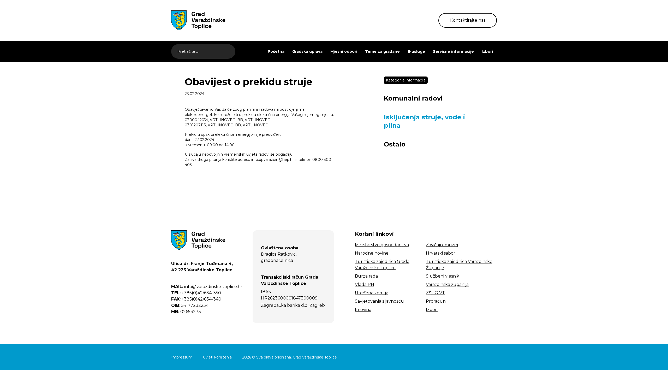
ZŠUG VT (435, 292)
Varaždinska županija (447, 284)
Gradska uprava (307, 51)
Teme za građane (382, 51)
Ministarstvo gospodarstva (382, 244)
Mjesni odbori (343, 51)
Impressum (181, 357)
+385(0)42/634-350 (196, 292)
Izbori (487, 51)
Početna (276, 51)
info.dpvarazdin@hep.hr (272, 159)
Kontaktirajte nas (467, 20)
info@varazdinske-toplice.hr (206, 286)
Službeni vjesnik (442, 276)
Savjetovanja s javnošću (379, 301)
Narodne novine (372, 253)
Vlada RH (364, 284)
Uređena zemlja (371, 292)
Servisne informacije (453, 51)
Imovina (363, 309)
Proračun (436, 301)
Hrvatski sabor (440, 253)
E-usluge (416, 51)
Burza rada (366, 276)
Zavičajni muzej (442, 244)
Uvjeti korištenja (217, 357)
